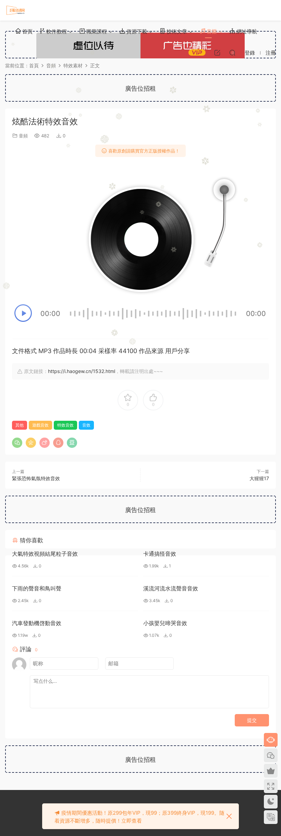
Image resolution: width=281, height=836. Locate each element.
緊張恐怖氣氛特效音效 (36, 478)
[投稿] (217, 52)
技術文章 (176, 31)
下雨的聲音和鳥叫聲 (36, 588)
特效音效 (65, 425)
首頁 (27, 31)
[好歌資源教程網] (15, 10)
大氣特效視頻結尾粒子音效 (45, 553)
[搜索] (232, 52)
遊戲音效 (40, 425)
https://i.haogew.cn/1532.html (81, 371)
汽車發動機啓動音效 (36, 623)
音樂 (211, 31)
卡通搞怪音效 (159, 553)
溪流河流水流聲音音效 (170, 588)
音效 (86, 425)
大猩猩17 (259, 478)
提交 (252, 720)
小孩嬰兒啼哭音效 (165, 623)
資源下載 (136, 31)
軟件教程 (56, 31)
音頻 (23, 135)
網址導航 (246, 31)
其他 (19, 425)
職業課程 (96, 31)
